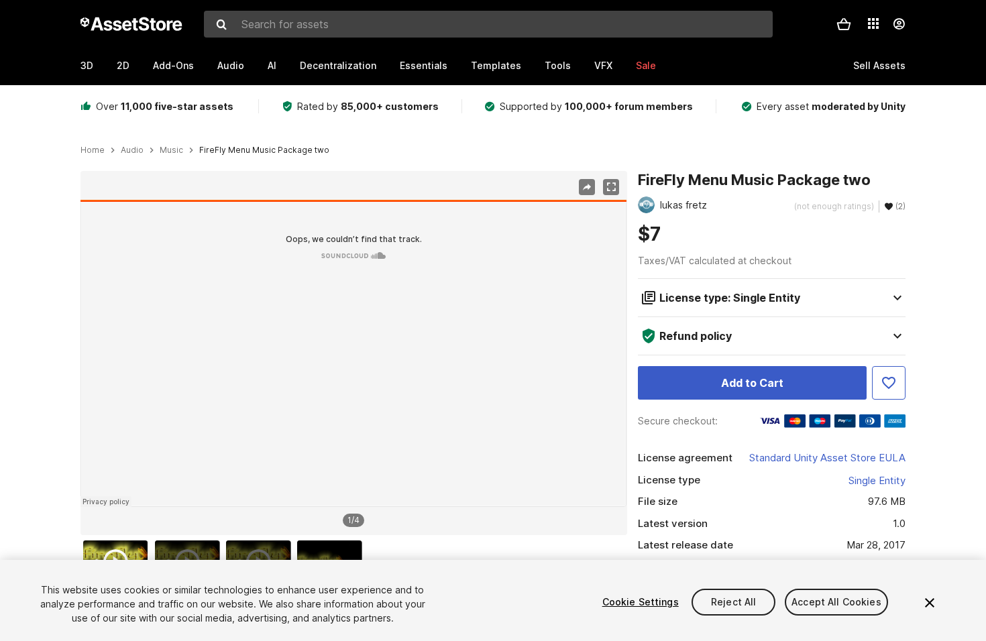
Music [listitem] (171, 150)
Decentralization (338, 65)
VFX (603, 65)
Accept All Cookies (836, 601)
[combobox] (488, 24)
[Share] (587, 187)
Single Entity (877, 480)
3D (86, 65)
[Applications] (873, 23)
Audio (230, 65)
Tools (558, 65)
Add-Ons (173, 65)
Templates (496, 65)
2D (123, 65)
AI (272, 65)
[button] (844, 24)
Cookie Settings (640, 601)
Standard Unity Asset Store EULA (827, 457)
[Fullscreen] (611, 187)
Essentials (423, 65)
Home (92, 150)
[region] (353, 353)
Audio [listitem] (132, 150)
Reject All (733, 601)
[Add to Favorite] (889, 383)
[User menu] (899, 24)
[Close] (930, 603)
